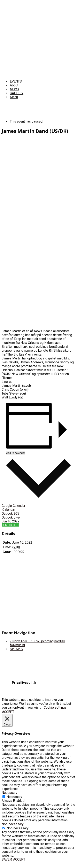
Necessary (14, 797)
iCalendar (8, 510)
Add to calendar (15, 452)
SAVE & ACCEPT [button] (13, 859)
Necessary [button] (9, 793)
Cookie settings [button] (55, 707)
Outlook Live (11, 517)
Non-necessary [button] (13, 824)
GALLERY (16, 93)
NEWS (14, 89)
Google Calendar (13, 506)
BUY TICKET (10, 525)
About (14, 85)
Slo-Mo (16, 649)
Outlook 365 (10, 513)
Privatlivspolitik (24, 683)
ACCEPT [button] (8, 712)
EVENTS (16, 81)
